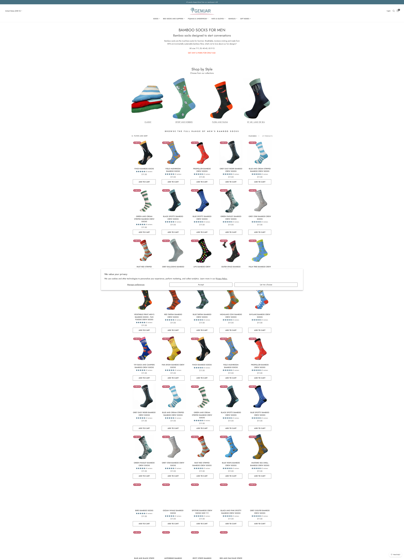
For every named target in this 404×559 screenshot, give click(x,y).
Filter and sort (141, 136)
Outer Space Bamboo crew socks (231, 268)
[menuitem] (156, 18)
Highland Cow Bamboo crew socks (231, 315)
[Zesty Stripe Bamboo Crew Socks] (202, 542)
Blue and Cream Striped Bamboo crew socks (260, 170)
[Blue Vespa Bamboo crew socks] (231, 446)
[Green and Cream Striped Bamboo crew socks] (144, 200)
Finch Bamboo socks (144, 168)
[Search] (394, 10)
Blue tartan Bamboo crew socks (202, 315)
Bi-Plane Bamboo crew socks (259, 315)
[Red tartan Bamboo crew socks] (173, 298)
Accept (201, 284)
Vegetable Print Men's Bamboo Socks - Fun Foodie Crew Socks (144, 317)
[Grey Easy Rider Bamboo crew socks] (231, 152)
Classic (148, 122)
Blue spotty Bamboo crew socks (202, 217)
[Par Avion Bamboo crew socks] (173, 348)
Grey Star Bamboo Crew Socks (260, 217)
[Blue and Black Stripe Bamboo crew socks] (144, 542)
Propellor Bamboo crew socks (202, 170)
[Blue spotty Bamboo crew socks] (202, 200)
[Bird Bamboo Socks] (144, 494)
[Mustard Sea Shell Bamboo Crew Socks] (259, 446)
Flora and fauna (220, 122)
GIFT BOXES (244, 19)
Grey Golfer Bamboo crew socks (260, 511)
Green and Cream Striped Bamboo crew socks (144, 219)
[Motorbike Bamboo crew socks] (173, 542)
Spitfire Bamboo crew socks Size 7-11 (202, 511)
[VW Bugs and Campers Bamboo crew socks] (144, 348)
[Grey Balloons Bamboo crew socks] (173, 250)
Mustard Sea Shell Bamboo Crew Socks (259, 464)
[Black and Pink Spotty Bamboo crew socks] (231, 494)
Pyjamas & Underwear (197, 19)
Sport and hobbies (184, 122)
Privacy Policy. (221, 278)
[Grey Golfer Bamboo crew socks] (259, 494)
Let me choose (266, 284)
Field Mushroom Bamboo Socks (173, 170)
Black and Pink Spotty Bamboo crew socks (231, 511)
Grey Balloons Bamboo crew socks (173, 268)
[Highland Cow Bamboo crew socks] (231, 298)
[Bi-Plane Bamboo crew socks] (259, 298)
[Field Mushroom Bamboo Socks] (173, 152)
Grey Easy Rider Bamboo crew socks (231, 170)
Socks (155, 19)
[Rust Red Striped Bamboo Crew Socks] (144, 250)
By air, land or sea (256, 122)
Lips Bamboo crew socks (201, 268)
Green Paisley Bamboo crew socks (231, 217)
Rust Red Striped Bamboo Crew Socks (144, 268)
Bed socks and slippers (173, 19)
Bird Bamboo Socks (144, 510)
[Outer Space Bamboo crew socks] (231, 250)
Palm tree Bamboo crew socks (260, 268)
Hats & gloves (217, 19)
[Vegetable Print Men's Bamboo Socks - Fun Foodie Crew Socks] (144, 298)
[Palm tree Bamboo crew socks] (259, 250)
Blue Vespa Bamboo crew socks (231, 464)
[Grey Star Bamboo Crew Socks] (259, 200)
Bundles (232, 19)
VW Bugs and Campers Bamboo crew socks (144, 366)
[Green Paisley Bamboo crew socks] (231, 200)
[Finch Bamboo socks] (144, 152)
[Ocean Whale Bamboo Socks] (173, 494)
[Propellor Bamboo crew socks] (202, 152)
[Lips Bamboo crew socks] (202, 250)
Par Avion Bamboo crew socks (173, 366)
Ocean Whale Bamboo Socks (173, 511)
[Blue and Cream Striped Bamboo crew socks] (259, 152)
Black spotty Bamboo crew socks (173, 217)
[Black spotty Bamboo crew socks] (173, 200)
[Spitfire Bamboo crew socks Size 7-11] (202, 494)
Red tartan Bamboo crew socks (173, 315)
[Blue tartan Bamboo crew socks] (202, 298)
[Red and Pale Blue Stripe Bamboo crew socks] (231, 542)
